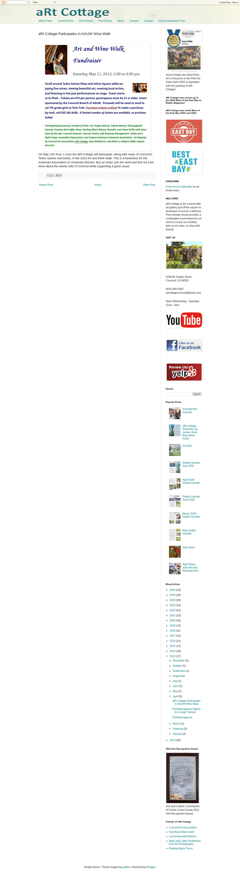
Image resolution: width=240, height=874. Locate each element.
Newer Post (46, 184)
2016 (173, 641)
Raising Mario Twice (181, 848)
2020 (173, 620)
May (175, 691)
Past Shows (105, 20)
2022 (173, 610)
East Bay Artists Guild (181, 832)
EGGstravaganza (182, 717)
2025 (173, 595)
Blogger (150, 867)
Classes (134, 20)
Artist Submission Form (171, 20)
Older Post (149, 184)
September (179, 670)
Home (97, 184)
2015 (173, 646)
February (178, 728)
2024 (173, 600)
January (178, 733)
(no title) (187, 445)
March (177, 723)
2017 (173, 635)
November (179, 660)
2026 (173, 590)
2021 (173, 615)
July (175, 681)
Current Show (66, 20)
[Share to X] (54, 175)
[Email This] (48, 175)
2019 (173, 625)
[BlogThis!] (51, 175)
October (178, 665)
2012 (173, 740)
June (176, 686)
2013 (173, 656)
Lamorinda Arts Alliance (182, 836)
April (176, 696)
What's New (45, 20)
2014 (173, 651)
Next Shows (86, 20)
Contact (148, 20)
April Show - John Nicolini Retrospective (191, 567)
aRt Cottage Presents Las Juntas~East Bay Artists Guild (190, 432)
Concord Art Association (183, 827)
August (177, 676)
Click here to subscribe (179, 186)
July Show (189, 547)
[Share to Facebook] (57, 175)
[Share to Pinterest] (60, 175)
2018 (173, 630)
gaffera (127, 867)
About (120, 20)
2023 (173, 605)
